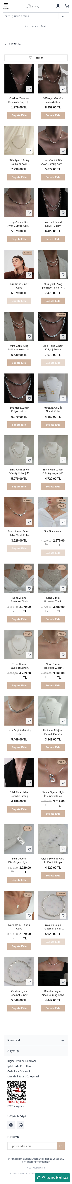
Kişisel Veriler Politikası (21, 1061)
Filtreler (38, 57)
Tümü (15, 43)
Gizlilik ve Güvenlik (18, 1071)
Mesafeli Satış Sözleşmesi (23, 1076)
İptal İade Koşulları (19, 1066)
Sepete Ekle (19, 115)
